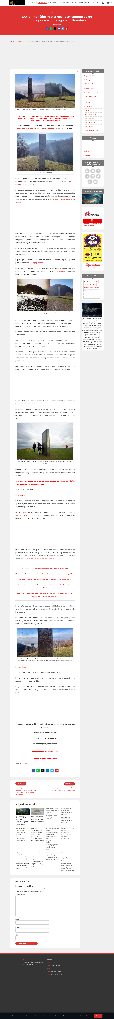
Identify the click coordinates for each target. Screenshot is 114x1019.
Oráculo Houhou (89, 118)
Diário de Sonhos (89, 84)
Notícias (86, 291)
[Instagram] (98, 171)
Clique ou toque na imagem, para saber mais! (92, 265)
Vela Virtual (87, 102)
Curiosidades (87, 284)
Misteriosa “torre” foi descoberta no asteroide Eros (66, 836)
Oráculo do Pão (89, 127)
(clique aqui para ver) (35, 263)
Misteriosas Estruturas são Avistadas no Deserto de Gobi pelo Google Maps (45, 574)
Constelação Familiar (91, 114)
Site (16, 935)
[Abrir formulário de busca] (103, 3)
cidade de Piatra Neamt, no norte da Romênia (35, 128)
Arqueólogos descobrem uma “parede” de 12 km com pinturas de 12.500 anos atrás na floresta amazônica (26, 791)
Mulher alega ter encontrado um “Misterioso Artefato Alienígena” (66, 819)
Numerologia (88, 106)
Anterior (21, 784)
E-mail (18, 927)
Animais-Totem (89, 88)
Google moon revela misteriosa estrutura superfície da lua (45, 568)
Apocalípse (87, 281)
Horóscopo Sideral (90, 80)
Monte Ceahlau (60, 271)
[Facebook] (47, 28)
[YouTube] (93, 171)
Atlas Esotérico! (55, 966)
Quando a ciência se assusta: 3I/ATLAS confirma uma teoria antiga (37, 864)
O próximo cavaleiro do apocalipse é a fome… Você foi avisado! (22, 839)
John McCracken (21, 515)
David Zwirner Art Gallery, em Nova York (40, 559)
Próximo (68, 784)
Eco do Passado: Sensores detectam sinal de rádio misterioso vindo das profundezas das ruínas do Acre (22, 820)
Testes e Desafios (89, 297)
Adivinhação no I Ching (91, 131)
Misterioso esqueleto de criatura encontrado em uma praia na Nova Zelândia (37, 818)
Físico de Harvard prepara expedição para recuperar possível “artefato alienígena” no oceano (67, 867)
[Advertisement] (57, 56)
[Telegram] (63, 28)
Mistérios (57, 12)
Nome (17, 919)
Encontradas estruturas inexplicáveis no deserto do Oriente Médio (45, 579)
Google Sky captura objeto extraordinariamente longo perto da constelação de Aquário (52, 845)
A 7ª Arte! (53, 963)
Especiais (87, 155)
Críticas (86, 151)
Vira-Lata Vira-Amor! (56, 974)
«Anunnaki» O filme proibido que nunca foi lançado (52, 816)
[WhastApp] (51, 28)
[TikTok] (98, 176)
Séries (86, 147)
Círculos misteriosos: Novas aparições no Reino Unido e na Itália (37, 838)
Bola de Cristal (88, 110)
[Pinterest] (66, 28)
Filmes (86, 143)
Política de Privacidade (86, 1015)
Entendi (98, 1015)
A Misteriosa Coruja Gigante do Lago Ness (52, 858)
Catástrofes (95, 281)
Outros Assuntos (94, 291)
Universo (97, 297)
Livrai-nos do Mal (88, 287)
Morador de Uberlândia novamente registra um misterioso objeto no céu (22, 866)
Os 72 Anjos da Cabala (91, 92)
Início (14, 41)
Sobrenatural (87, 294)
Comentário (20, 895)
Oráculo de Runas (89, 122)
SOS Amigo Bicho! (56, 972)
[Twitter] (55, 28)
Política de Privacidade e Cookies (33, 962)
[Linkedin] (59, 28)
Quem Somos (29, 964)
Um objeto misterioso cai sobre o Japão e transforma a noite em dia (63, 789)
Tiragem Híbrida (89, 76)
